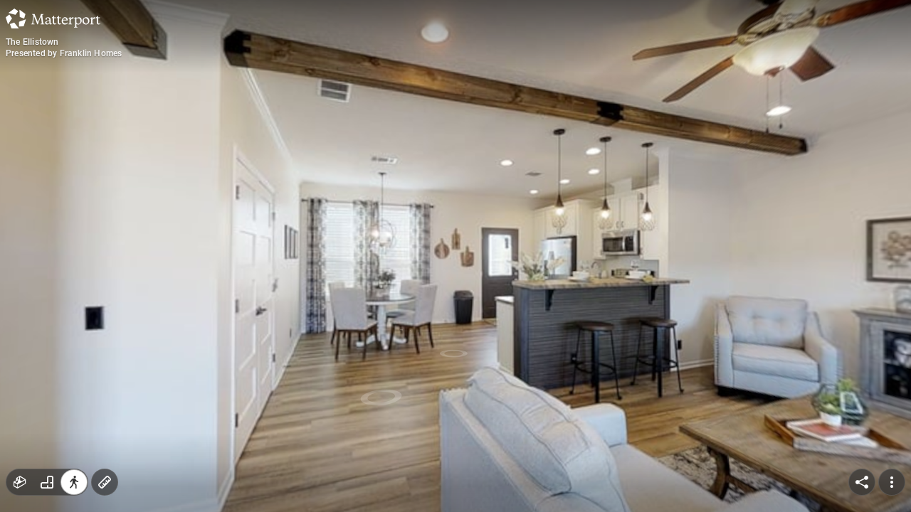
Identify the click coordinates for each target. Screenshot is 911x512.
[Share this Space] (861, 482)
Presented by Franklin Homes (64, 53)
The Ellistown (32, 42)
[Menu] (891, 482)
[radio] (19, 482)
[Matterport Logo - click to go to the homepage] (53, 18)
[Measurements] (104, 482)
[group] (47, 482)
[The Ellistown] (455, 256)
